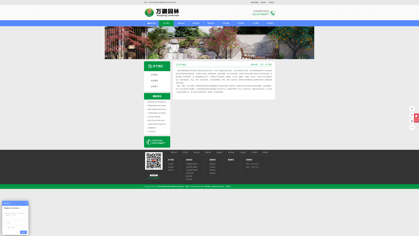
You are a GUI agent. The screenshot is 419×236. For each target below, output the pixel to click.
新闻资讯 (196, 23)
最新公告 (212, 173)
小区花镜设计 (152, 131)
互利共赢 (225, 23)
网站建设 (208, 186)
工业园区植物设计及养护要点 (157, 113)
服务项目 (181, 23)
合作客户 (154, 86)
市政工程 (189, 179)
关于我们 (166, 23)
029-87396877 (412, 109)
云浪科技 (228, 186)
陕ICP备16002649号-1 (198, 186)
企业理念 (154, 81)
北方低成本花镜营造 (154, 117)
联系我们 (263, 2)
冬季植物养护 (152, 128)
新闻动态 (212, 164)
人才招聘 (255, 23)
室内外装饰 (189, 173)
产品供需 (240, 23)
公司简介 (154, 75)
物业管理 (189, 176)
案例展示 (210, 23)
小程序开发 (214, 186)
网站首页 (152, 23)
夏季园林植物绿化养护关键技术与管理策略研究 (162, 105)
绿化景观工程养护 (192, 170)
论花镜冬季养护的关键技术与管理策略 (160, 124)
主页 (261, 64)
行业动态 (212, 167)
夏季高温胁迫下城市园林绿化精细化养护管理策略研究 (165, 102)
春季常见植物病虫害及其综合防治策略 (160, 109)
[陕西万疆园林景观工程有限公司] (172, 12)
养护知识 (212, 170)
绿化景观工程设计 (192, 164)
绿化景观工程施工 (192, 167)
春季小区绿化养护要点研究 (156, 120)
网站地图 (255, 2)
